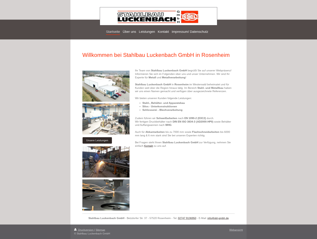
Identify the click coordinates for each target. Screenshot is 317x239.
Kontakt (148, 145)
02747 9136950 (187, 218)
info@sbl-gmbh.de (218, 218)
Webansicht (236, 229)
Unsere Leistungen (97, 140)
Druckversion (85, 229)
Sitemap (100, 229)
